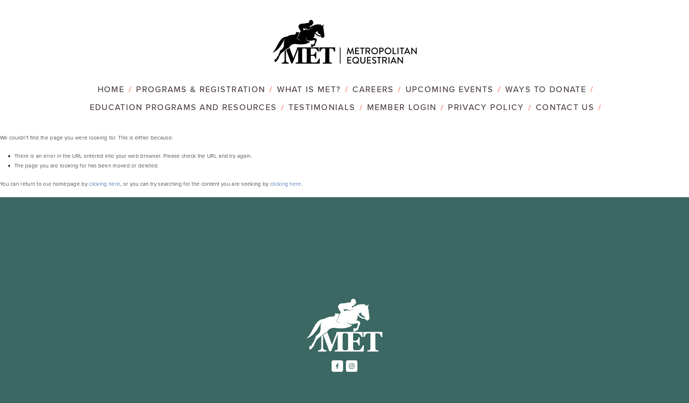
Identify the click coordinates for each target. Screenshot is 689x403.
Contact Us (565, 107)
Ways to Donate (545, 89)
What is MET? (309, 89)
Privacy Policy (486, 107)
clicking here (104, 184)
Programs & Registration (200, 89)
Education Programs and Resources (183, 107)
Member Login (402, 107)
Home (111, 89)
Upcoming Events (450, 89)
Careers (373, 89)
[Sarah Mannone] (351, 366)
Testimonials (322, 107)
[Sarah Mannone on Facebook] (337, 366)
